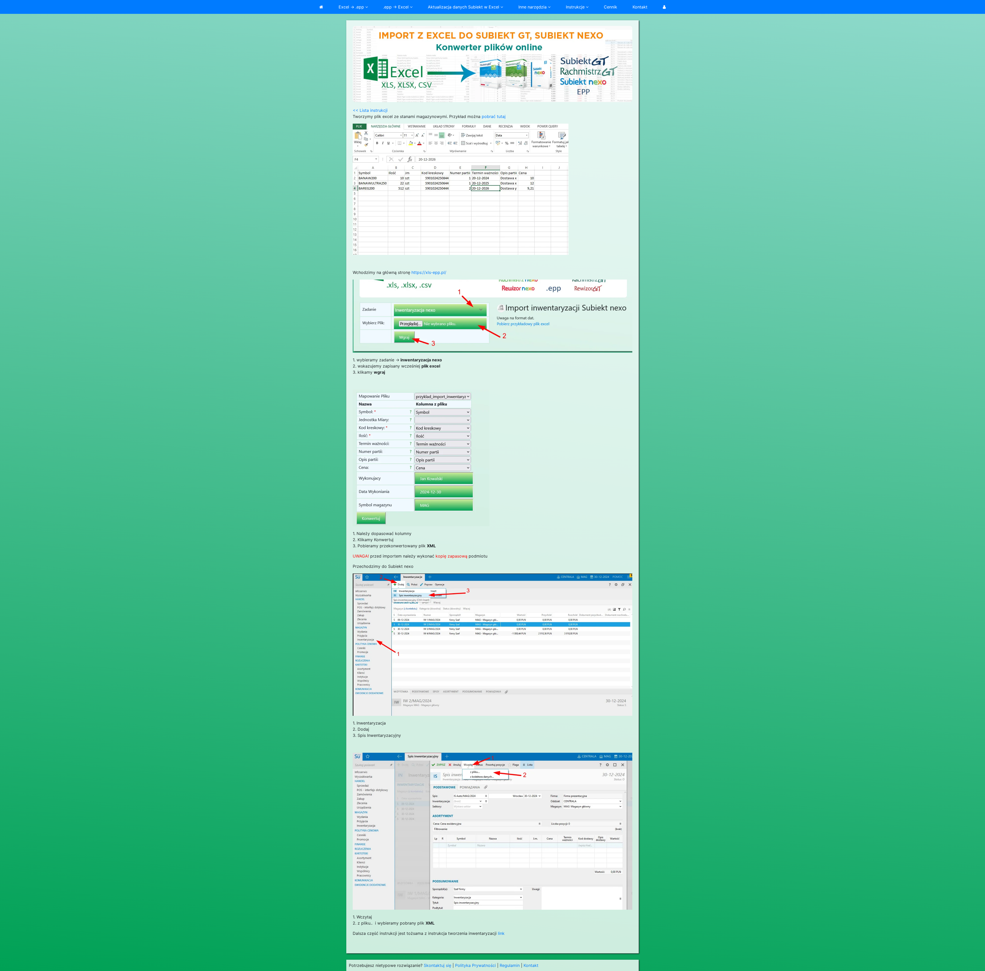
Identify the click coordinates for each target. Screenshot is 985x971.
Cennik (610, 6)
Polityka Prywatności (475, 965)
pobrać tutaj (494, 116)
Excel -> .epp (352, 6)
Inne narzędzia (533, 6)
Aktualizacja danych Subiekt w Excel (464, 6)
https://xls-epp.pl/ (428, 272)
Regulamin (510, 965)
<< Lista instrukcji (370, 110)
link (501, 933)
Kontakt (640, 6)
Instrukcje (576, 6)
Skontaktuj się (437, 965)
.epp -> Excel (396, 6)
